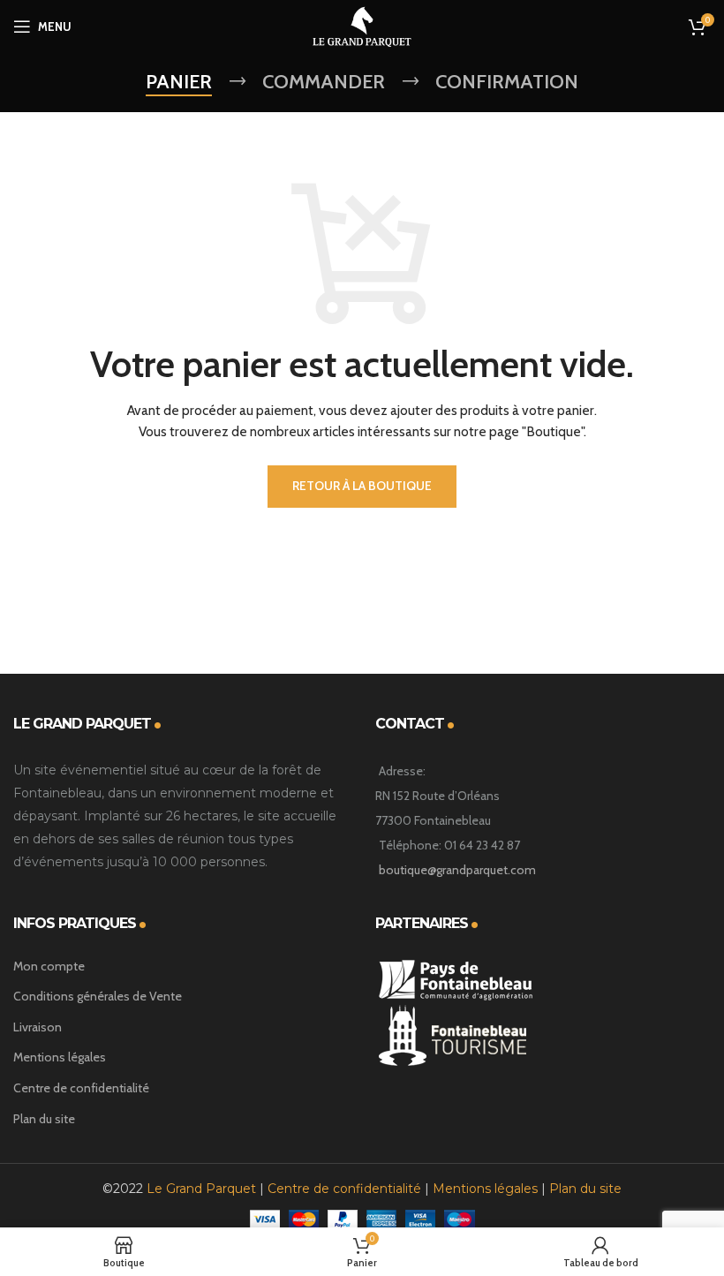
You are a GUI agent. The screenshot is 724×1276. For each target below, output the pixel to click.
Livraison (37, 1027)
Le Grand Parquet (201, 1189)
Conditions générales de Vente (97, 996)
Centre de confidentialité (81, 1088)
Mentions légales (59, 1057)
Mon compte (49, 966)
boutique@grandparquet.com (457, 870)
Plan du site (44, 1119)
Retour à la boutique (362, 486)
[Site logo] (362, 25)
